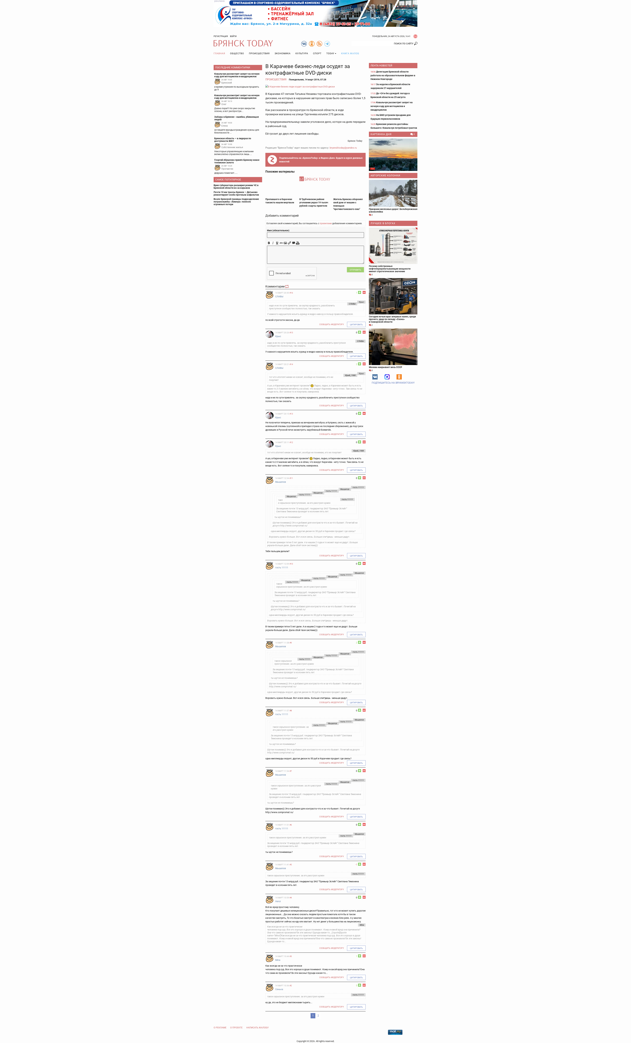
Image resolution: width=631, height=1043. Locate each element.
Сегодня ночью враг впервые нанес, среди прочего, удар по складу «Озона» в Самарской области (392, 319)
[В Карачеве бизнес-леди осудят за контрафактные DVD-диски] (315, 86)
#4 (291, 898)
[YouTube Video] (298, 243)
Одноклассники (399, 376)
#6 (291, 825)
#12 (291, 442)
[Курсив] (273, 243)
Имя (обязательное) (278, 230)
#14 (291, 364)
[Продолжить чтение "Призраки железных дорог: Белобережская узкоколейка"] (393, 193)
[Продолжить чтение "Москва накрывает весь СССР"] (393, 347)
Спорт (317, 53)
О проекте (236, 1027)
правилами (326, 223)
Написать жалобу (257, 1027)
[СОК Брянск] (315, 13)
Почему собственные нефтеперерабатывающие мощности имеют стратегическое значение (389, 269)
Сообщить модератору (331, 324)
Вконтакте (375, 376)
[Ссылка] (289, 243)
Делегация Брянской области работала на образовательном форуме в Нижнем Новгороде (393, 75)
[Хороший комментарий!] (359, 292)
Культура (301, 53)
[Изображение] (285, 243)
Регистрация (221, 36)
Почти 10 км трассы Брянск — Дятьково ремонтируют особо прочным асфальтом (236, 193)
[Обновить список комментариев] (287, 286)
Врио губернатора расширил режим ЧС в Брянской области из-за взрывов (236, 186)
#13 (291, 414)
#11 (291, 478)
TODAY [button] (330, 53)
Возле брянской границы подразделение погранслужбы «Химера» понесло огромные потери (236, 202)
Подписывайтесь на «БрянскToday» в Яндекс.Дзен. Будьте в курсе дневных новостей (320, 160)
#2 (291, 985)
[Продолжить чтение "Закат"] (393, 155)
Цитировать (356, 324)
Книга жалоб (350, 53)
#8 (291, 711)
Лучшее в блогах (383, 223)
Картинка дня (381, 134)
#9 (291, 643)
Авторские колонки (385, 175)
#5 (291, 865)
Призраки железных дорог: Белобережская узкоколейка (393, 210)
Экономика (283, 53)
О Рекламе (220, 1027)
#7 (291, 771)
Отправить (355, 270)
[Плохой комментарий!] (364, 292)
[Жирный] (269, 243)
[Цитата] (293, 243)
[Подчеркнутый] (277, 243)
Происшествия (259, 53)
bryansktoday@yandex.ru (343, 147)
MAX (387, 376)
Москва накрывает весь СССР (385, 367)
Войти (233, 36)
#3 (291, 956)
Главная (219, 53)
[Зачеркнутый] (281, 243)
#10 (291, 564)
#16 (291, 293)
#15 (291, 333)
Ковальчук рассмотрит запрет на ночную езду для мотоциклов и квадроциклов (392, 106)
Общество (237, 53)
